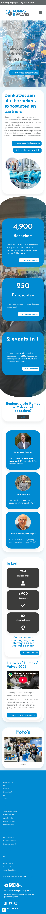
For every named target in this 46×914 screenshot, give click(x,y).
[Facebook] (10, 903)
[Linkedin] (5, 903)
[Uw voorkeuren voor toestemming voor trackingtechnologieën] (4, 910)
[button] (24, 72)
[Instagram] (15, 903)
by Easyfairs (31, 877)
